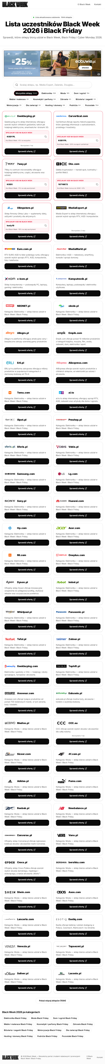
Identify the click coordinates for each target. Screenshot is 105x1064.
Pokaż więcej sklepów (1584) (52, 1000)
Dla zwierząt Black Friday (78, 1030)
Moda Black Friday (40, 1018)
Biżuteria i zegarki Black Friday (18, 1030)
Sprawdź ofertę (25, 151)
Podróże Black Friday (47, 1036)
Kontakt (97, 4)
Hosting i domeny (55, 105)
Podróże (75, 105)
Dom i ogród (81, 93)
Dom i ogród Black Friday (65, 1018)
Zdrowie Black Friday (83, 1024)
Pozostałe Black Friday (72, 1036)
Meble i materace (19, 99)
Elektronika (49, 93)
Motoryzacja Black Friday (49, 1030)
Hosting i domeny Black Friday (18, 1036)
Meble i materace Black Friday (18, 1024)
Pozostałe (91, 105)
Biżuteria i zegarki (86, 99)
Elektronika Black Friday (15, 1018)
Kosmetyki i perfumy (44, 99)
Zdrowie (65, 99)
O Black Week (84, 4)
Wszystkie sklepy (26, 93)
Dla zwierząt (33, 105)
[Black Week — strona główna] (15, 4)
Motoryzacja (14, 105)
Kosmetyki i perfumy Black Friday (52, 1024)
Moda (64, 93)
